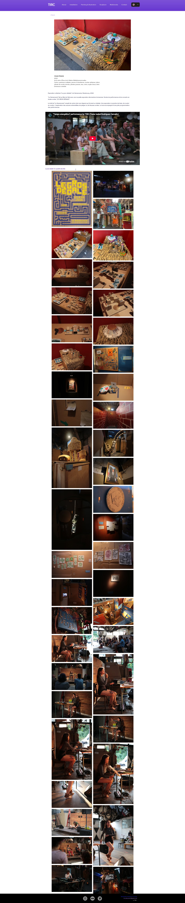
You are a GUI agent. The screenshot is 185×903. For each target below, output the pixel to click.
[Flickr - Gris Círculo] (92, 898)
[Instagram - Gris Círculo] (85, 898)
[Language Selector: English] (135, 4)
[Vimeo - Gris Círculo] (100, 898)
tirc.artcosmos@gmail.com (130, 898)
